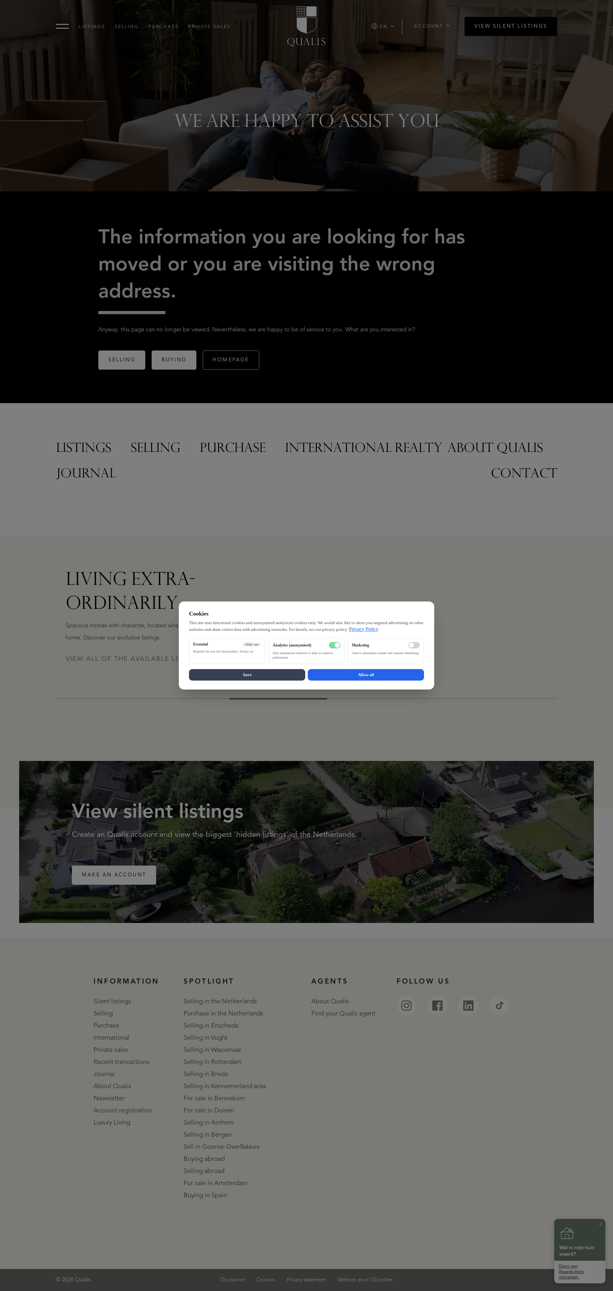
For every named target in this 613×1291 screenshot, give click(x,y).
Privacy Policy (363, 629)
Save (247, 674)
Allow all (366, 674)
